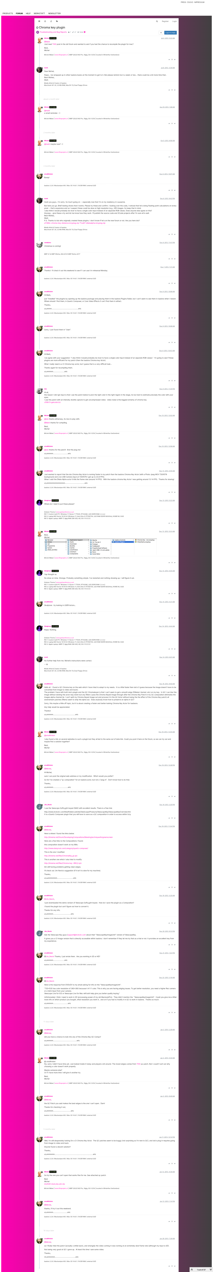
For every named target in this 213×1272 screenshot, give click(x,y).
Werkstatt (39, 13)
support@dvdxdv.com (77, 935)
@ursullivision (49, 735)
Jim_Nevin (48, 805)
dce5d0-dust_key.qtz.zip (54, 1184)
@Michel (47, 769)
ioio (45, 389)
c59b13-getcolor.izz (52, 402)
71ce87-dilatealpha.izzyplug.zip (92, 223)
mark (46, 68)
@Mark (47, 42)
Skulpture (47, 500)
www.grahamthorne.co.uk (65, 512)
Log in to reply (170, 33)
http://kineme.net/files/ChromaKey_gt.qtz (60, 856)
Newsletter (54, 13)
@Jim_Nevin (49, 899)
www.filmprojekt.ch (61, 55)
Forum (19, 13)
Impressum (199, 2)
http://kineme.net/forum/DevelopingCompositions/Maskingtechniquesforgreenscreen (78, 837)
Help (28, 13)
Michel (46, 38)
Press (183, 2)
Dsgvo (190, 2)
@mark (47, 110)
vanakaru (47, 242)
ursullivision (48, 174)
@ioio (46, 419)
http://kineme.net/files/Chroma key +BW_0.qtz (63, 863)
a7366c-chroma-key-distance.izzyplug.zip (61, 223)
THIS (54, 44)
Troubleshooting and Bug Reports (53, 32)
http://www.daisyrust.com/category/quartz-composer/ (66, 848)
